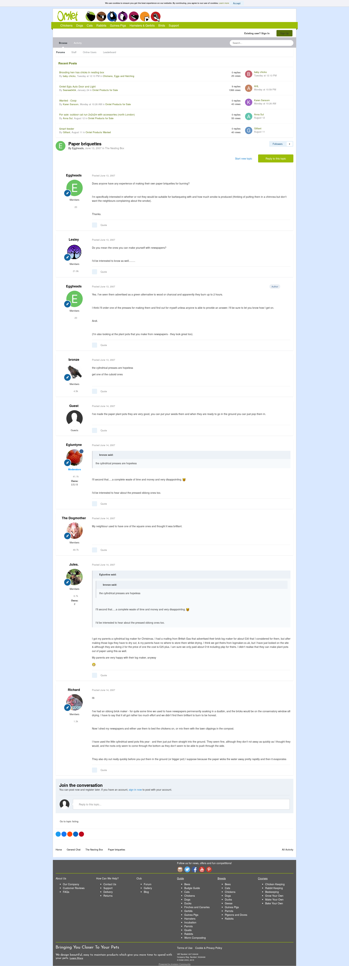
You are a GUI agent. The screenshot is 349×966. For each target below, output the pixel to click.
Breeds (222, 878)
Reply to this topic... (89, 804)
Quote (104, 225)
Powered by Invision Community (174, 964)
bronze (74, 359)
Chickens (90, 16)
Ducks (187, 903)
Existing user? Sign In (257, 33)
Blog (146, 892)
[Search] (289, 43)
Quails (188, 930)
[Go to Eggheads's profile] (60, 146)
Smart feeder (66, 128)
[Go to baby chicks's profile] (248, 74)
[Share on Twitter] (58, 834)
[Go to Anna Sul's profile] (248, 116)
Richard (74, 689)
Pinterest (209, 869)
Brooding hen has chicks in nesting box (81, 72)
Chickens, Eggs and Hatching (118, 76)
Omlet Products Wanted (98, 132)
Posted (103, 175)
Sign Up (284, 33)
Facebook (194, 869)
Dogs (101, 16)
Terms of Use (184, 948)
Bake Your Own (274, 903)
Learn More (76, 958)
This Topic (276, 42)
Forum (147, 884)
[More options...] (286, 175)
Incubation (190, 922)
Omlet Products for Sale (105, 90)
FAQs (66, 892)
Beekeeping (272, 892)
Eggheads (74, 175)
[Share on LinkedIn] (75, 834)
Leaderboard (109, 52)
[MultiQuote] (94, 225)
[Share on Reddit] (69, 834)
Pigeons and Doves (236, 915)
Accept (236, 3)
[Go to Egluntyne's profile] (74, 457)
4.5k (75, 391)
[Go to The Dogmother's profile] (74, 530)
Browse (63, 43)
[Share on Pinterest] (81, 834)
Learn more (224, 2)
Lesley (74, 239)
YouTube (202, 869)
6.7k (75, 596)
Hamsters (189, 918)
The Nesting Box (114, 148)
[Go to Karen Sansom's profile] (248, 102)
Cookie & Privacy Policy (208, 948)
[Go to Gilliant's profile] (248, 130)
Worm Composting (195, 937)
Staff (73, 52)
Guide (180, 878)
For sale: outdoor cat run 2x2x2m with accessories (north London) (97, 114)
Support (174, 25)
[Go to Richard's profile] (74, 702)
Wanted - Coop (68, 100)
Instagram (180, 869)
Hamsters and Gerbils (145, 16)
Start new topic (243, 158)
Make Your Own (274, 899)
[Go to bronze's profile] (74, 372)
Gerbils (188, 911)
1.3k (75, 721)
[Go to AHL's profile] (248, 88)
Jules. (74, 564)
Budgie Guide (192, 888)
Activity (78, 43)
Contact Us (109, 884)
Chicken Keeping (275, 884)
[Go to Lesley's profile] (74, 252)
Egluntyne (74, 444)
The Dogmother (74, 518)
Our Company (71, 884)
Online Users (90, 52)
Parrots (188, 926)
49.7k (75, 549)
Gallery (148, 888)
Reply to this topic (276, 158)
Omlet (69, 16)
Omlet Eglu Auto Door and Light (77, 86)
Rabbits (123, 16)
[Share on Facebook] (64, 834)
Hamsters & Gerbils (142, 25)
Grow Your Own (274, 895)
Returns (108, 895)
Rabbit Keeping (274, 888)
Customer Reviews (74, 888)
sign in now (135, 789)
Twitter (187, 869)
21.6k (75, 271)
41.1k (75, 476)
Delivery (108, 892)
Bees (187, 884)
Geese (228, 903)
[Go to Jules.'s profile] (74, 577)
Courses (263, 878)
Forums (60, 52)
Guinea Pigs (134, 16)
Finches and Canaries (197, 907)
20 (75, 207)
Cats (112, 16)
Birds (156, 16)
